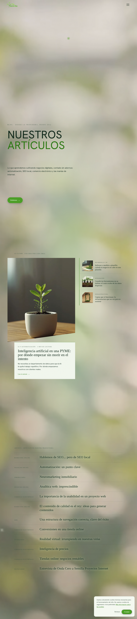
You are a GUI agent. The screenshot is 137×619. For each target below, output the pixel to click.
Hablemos (15, 200)
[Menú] (128, 5)
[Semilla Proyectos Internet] (12, 4)
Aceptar (126, 612)
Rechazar (117, 611)
